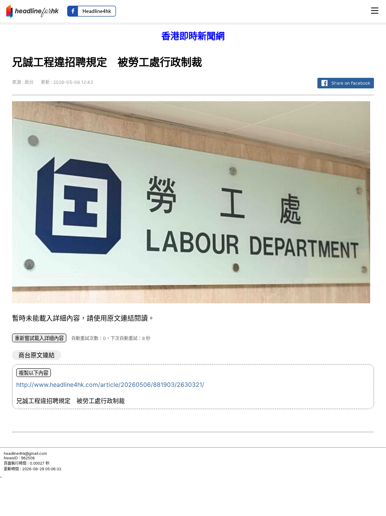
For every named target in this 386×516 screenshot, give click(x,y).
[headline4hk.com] (33, 10)
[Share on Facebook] (345, 88)
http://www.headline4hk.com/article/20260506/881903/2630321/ (110, 384)
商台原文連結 (36, 355)
